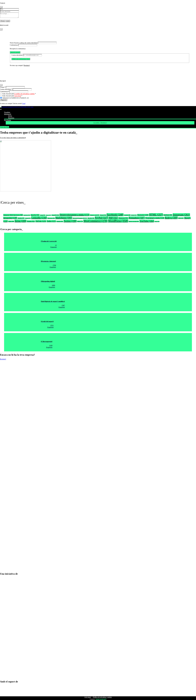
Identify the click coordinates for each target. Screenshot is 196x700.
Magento (51, 218)
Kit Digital (7, 120)
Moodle (90, 218)
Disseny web (94, 215)
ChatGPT (55, 215)
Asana (42, 215)
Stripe (20, 221)
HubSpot (167, 215)
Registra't (27, 65)
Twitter (70, 221)
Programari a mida (154, 218)
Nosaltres (7, 112)
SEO (181, 218)
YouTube (146, 221)
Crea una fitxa (4, 127)
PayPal (101, 217)
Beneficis (11, 118)
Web (80, 221)
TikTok (40, 221)
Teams (31, 221)
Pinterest (123, 218)
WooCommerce (95, 220)
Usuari (3, 87)
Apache (35, 215)
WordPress (118, 220)
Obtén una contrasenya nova (20, 59)
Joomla (21, 218)
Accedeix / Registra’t (100, 123)
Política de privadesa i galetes (102, 697)
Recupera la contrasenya (18, 49)
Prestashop (137, 217)
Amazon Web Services (13, 215)
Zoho (157, 221)
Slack (11, 221)
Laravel (28, 218)
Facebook (115, 214)
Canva (48, 215)
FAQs (10, 116)
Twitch (59, 221)
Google (127, 215)
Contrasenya (14, 45)
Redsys (171, 217)
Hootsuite (143, 215)
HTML (156, 214)
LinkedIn (39, 217)
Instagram (181, 214)
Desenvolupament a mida (75, 214)
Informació (7, 114)
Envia (2, 21)
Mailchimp (63, 217)
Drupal (103, 215)
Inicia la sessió (15, 52)
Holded (134, 215)
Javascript (10, 218)
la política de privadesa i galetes (24, 94)
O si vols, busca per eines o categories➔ (13, 138)
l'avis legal (17, 96)
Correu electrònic (17, 55)
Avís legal (87, 697)
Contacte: (92, 699)
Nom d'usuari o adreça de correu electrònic (23, 43)
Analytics (26, 215)
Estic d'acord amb (19, 94)
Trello (51, 221)
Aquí (23, 103)
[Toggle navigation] (1, 109)
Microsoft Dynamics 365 (80, 218)
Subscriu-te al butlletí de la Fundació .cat (15, 98)
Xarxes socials (134, 221)
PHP (113, 218)
